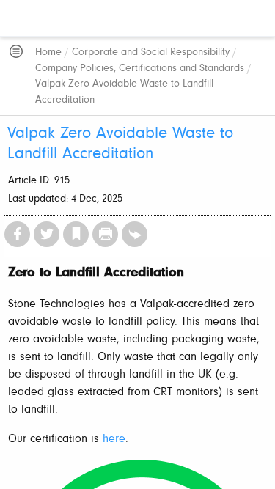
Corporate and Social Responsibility (151, 52)
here (114, 439)
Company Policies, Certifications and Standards (139, 68)
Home (48, 52)
